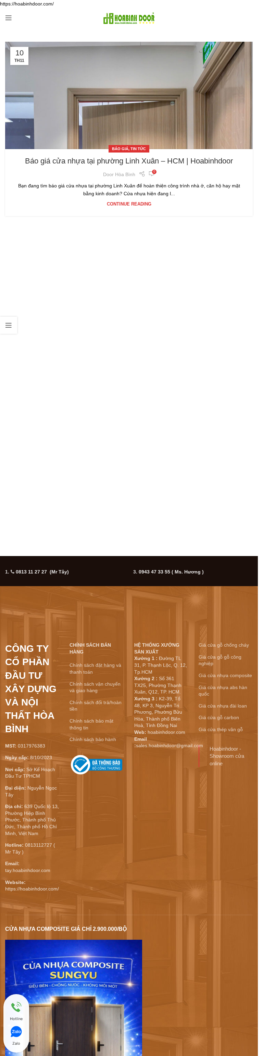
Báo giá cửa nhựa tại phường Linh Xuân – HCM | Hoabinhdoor (129, 161)
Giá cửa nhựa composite (225, 675)
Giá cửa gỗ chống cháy (224, 645)
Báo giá (120, 149)
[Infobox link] (97, 767)
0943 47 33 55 (171, 572)
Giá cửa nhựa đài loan (223, 706)
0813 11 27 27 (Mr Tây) (42, 572)
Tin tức (138, 149)
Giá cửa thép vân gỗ (221, 729)
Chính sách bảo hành (93, 739)
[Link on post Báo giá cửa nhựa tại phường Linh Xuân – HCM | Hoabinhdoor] (129, 95)
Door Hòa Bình (119, 174)
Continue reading (129, 204)
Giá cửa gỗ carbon (219, 717)
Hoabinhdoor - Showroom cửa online (227, 756)
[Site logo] (129, 17)
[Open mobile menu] (8, 18)
